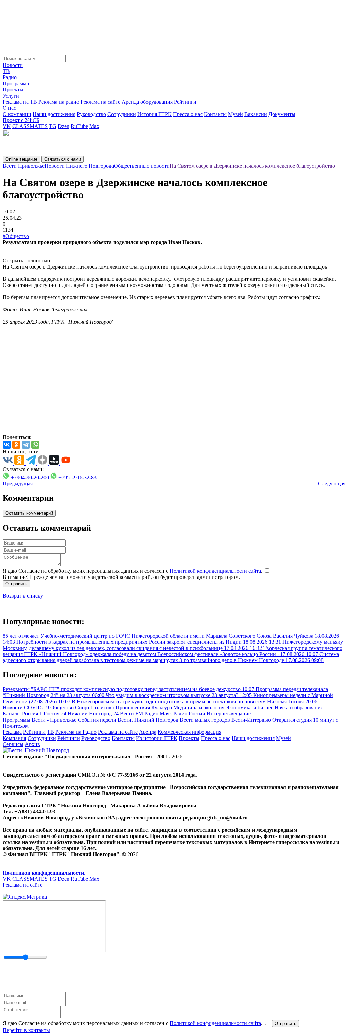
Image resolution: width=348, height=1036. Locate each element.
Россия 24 (55, 713)
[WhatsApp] (35, 445)
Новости (13, 65)
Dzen (63, 126)
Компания (14, 738)
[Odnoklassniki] (16, 445)
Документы (281, 114)
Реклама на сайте (100, 102)
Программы (16, 720)
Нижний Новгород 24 (93, 713)
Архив (32, 744)
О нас (9, 108)
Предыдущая (18, 483)
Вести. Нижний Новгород (148, 720)
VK (7, 126)
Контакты (215, 114)
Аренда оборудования (147, 102)
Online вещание (21, 159)
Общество (62, 707)
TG (52, 126)
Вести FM (131, 713)
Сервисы (13, 744)
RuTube (79, 126)
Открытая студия (292, 720)
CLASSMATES (30, 126)
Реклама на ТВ (20, 102)
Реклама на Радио (76, 732)
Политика (102, 707)
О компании (17, 114)
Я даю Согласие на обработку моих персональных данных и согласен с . (133, 571)
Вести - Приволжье (54, 720)
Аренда (147, 732)
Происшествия (133, 707)
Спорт (82, 707)
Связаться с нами (62, 159)
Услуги (11, 96)
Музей (235, 114)
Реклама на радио (58, 102)
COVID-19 (36, 707)
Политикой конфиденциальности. (44, 873)
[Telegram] (26, 445)
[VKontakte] (7, 445)
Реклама (12, 732)
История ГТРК (154, 114)
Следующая (331, 483)
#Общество (16, 236)
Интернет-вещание (229, 713)
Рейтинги (185, 102)
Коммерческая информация (189, 732)
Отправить (16, 583)
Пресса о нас (188, 114)
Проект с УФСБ (21, 120)
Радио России (189, 713)
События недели (97, 720)
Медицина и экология (198, 707)
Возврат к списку (23, 596)
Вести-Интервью (251, 720)
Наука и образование (299, 707)
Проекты (13, 89)
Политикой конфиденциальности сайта (215, 571)
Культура (161, 707)
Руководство (91, 114)
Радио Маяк (158, 713)
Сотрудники (121, 114)
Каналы (12, 713)
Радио (10, 77)
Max (94, 126)
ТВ (6, 71)
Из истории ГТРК (156, 738)
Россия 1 (32, 713)
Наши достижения (54, 114)
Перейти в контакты (26, 1030)
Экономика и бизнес (249, 707)
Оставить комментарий (29, 513)
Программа (16, 83)
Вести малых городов (205, 720)
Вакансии (255, 114)
